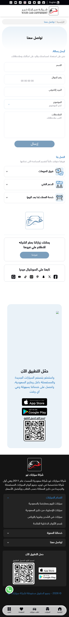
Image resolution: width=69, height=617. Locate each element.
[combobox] (34, 104)
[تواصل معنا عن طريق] (8, 590)
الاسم (59, 65)
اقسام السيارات (54, 497)
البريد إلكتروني (55, 90)
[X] (39, 2)
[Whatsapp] (11, 2)
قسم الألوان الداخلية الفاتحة (47, 523)
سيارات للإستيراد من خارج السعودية (44, 510)
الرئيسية (60, 22)
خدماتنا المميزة (54, 533)
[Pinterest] (29, 2)
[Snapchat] (34, 2)
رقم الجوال (57, 78)
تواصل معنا (56, 542)
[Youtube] (15, 2)
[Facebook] (43, 2)
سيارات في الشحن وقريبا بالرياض (45, 517)
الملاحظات (57, 115)
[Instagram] (25, 2)
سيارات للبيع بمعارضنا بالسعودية (45, 503)
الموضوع (57, 102)
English (52, 2)
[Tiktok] (20, 2)
